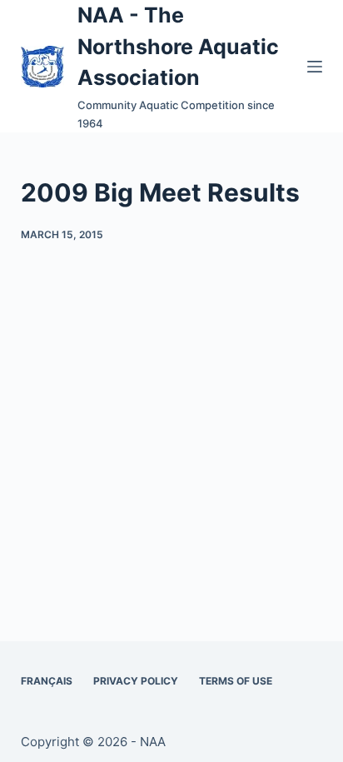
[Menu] (314, 66)
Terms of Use (235, 681)
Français (46, 681)
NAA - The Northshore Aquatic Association (178, 46)
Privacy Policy (135, 681)
